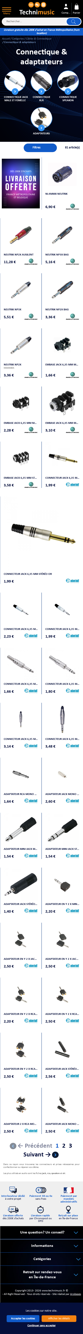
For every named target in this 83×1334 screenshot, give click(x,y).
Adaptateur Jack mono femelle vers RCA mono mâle (62, 794)
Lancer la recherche (73, 22)
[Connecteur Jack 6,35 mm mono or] (62, 458)
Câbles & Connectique (38, 38)
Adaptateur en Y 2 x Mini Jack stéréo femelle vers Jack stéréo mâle (62, 904)
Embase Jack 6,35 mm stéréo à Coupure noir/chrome (21, 477)
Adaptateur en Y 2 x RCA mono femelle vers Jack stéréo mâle (62, 1014)
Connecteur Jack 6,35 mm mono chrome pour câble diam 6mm (21, 684)
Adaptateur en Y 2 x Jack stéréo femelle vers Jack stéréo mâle (21, 959)
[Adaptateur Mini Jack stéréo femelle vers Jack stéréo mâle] (62, 829)
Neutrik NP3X (12, 309)
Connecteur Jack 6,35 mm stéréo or (28, 574)
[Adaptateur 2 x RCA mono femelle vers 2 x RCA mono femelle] (21, 1104)
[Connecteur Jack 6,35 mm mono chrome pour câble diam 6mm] (21, 664)
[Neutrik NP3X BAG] (62, 235)
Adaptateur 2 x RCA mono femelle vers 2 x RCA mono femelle (21, 1124)
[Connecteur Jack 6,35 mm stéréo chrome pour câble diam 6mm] (62, 664)
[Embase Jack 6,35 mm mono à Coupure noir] (21, 403)
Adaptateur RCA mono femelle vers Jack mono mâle (21, 794)
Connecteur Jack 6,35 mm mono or (62, 477)
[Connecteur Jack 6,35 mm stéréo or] (41, 534)
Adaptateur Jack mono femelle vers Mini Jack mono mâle (62, 1124)
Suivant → (37, 1155)
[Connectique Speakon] (68, 81)
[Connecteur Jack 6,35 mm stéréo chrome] (62, 609)
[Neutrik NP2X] (21, 345)
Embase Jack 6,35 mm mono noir (62, 364)
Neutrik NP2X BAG (57, 309)
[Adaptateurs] (41, 118)
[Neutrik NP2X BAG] (62, 290)
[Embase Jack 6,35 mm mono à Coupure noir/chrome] (62, 403)
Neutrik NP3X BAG (57, 254)
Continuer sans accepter (41, 1325)
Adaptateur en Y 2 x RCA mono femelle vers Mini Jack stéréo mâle (21, 1069)
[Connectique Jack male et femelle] (15, 81)
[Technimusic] (37, 8)
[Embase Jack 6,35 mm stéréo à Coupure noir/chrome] (21, 458)
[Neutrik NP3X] (21, 290)
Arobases (75, 1294)
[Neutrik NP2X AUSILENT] (21, 235)
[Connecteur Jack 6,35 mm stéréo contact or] (62, 719)
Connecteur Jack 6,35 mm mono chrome (21, 629)
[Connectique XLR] (41, 81)
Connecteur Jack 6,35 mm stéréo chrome (62, 629)
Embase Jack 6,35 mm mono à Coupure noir (21, 423)
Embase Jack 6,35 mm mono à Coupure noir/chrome (62, 423)
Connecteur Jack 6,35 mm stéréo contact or (62, 739)
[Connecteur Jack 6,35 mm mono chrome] (21, 609)
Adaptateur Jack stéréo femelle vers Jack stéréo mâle (21, 904)
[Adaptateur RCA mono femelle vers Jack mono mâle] (21, 774)
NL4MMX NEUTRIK (56, 193)
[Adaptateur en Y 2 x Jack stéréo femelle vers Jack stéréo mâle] (21, 939)
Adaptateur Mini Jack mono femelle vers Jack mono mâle (21, 849)
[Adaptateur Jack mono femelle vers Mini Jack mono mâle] (62, 1104)
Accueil (6, 38)
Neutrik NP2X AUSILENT (18, 254)
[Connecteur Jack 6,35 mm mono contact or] (21, 719)
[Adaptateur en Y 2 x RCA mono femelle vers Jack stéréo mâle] (62, 994)
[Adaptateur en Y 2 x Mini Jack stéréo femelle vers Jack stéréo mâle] (62, 884)
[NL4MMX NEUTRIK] (62, 174)
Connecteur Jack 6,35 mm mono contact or (21, 739)
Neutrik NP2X (12, 364)
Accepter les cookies (23, 1318)
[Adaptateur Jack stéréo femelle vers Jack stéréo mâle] (21, 884)
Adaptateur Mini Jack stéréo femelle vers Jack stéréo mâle (62, 849)
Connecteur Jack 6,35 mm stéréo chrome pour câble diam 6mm (62, 684)
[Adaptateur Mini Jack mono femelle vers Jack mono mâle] (21, 829)
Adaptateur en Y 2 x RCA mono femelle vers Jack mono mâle (21, 1014)
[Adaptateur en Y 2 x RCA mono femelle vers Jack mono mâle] (21, 994)
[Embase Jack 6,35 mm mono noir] (62, 345)
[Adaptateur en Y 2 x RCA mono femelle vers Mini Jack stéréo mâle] (21, 1049)
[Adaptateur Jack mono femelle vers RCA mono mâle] (62, 774)
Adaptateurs (41, 133)
